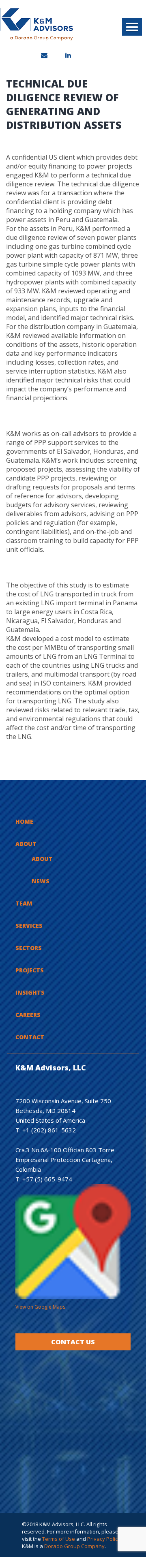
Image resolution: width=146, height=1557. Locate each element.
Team (23, 903)
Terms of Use (58, 1538)
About (25, 844)
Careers (28, 1015)
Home (24, 821)
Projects (29, 970)
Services (29, 925)
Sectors (28, 948)
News (40, 881)
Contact (29, 1037)
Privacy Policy (103, 1538)
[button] (132, 27)
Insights (30, 992)
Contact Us (73, 1341)
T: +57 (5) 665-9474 (43, 1179)
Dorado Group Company (74, 1546)
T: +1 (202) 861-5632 (45, 1130)
